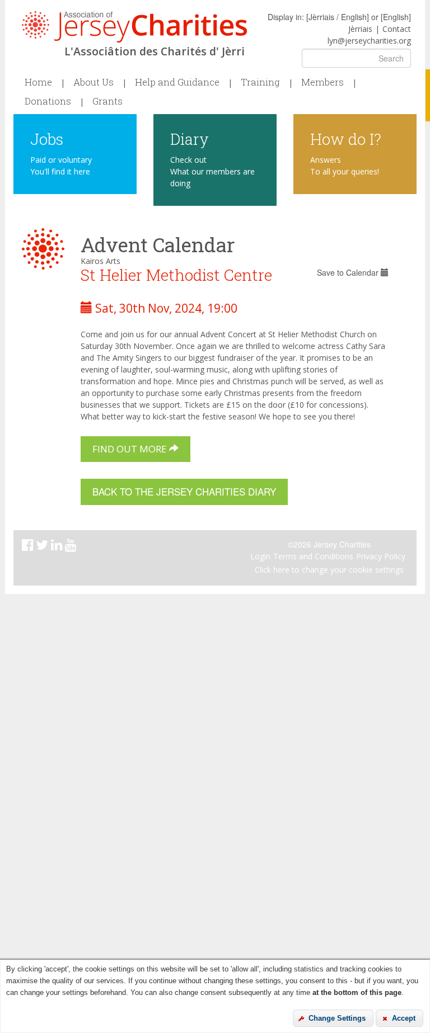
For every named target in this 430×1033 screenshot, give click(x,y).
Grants (107, 101)
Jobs (46, 138)
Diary (189, 138)
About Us (93, 82)
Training (260, 82)
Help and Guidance (177, 82)
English (396, 16)
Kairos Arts (100, 261)
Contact (396, 28)
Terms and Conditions (313, 556)
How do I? (345, 138)
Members (322, 82)
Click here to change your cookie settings (329, 569)
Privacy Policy (380, 556)
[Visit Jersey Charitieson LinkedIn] (58, 546)
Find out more (130, 448)
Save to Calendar (349, 272)
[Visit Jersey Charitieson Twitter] (43, 546)
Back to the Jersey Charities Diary (184, 491)
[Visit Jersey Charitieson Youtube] (72, 546)
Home (38, 82)
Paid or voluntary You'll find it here (61, 165)
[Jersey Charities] (134, 27)
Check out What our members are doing (212, 171)
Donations (48, 101)
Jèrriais (360, 28)
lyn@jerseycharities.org (369, 40)
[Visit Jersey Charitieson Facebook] (29, 546)
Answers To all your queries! (344, 165)
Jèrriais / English (338, 16)
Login (260, 556)
